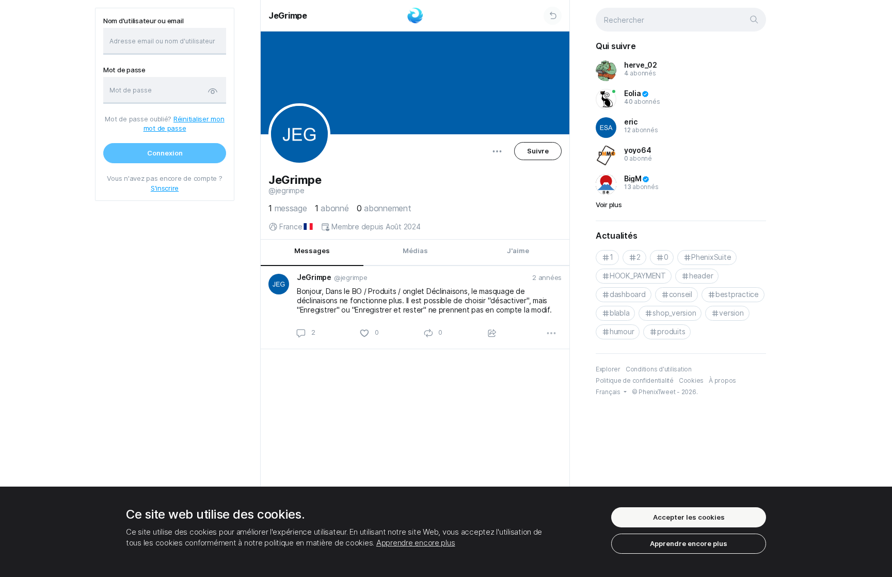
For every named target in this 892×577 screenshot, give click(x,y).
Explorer (608, 369)
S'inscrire (165, 188)
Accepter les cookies (689, 517)
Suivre (538, 151)
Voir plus (609, 204)
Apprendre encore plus (415, 543)
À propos (722, 380)
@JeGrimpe (286, 190)
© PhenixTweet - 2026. (665, 392)
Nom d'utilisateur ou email (143, 21)
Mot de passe (124, 70)
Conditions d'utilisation (659, 369)
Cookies (691, 380)
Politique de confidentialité (635, 380)
